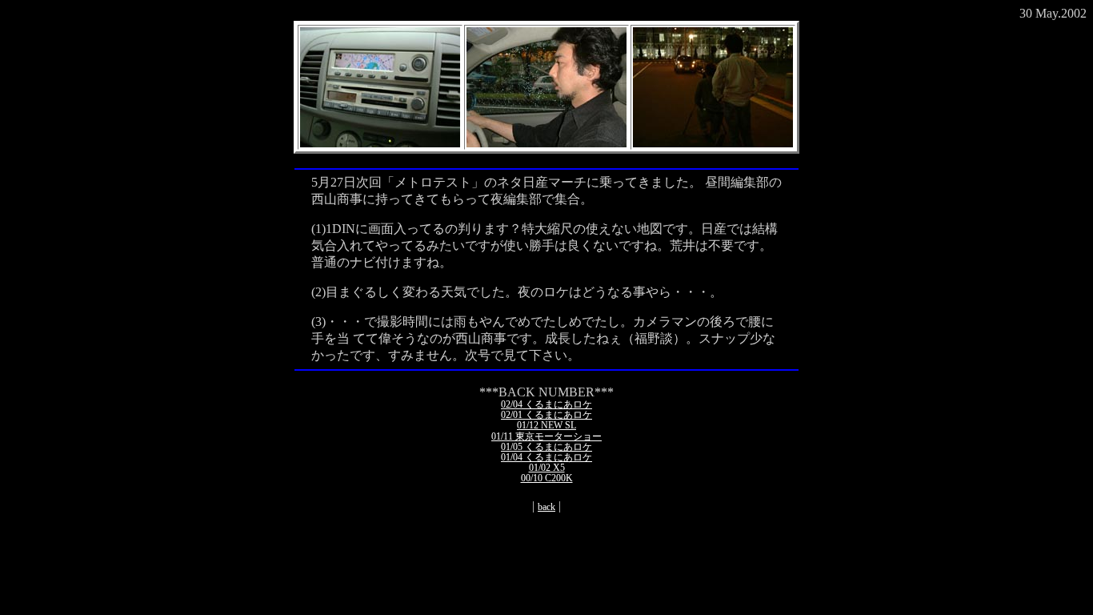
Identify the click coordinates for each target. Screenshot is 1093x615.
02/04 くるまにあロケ (546, 404)
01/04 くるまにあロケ (546, 457)
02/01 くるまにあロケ (546, 414)
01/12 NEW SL (546, 425)
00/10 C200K (547, 478)
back (546, 506)
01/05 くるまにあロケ (546, 446)
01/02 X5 (547, 467)
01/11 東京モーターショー (546, 436)
